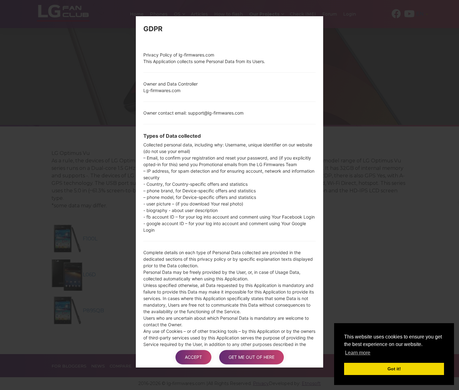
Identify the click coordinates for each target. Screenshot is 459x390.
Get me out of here (251, 357)
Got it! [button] (394, 368)
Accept (193, 357)
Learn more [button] (357, 352)
